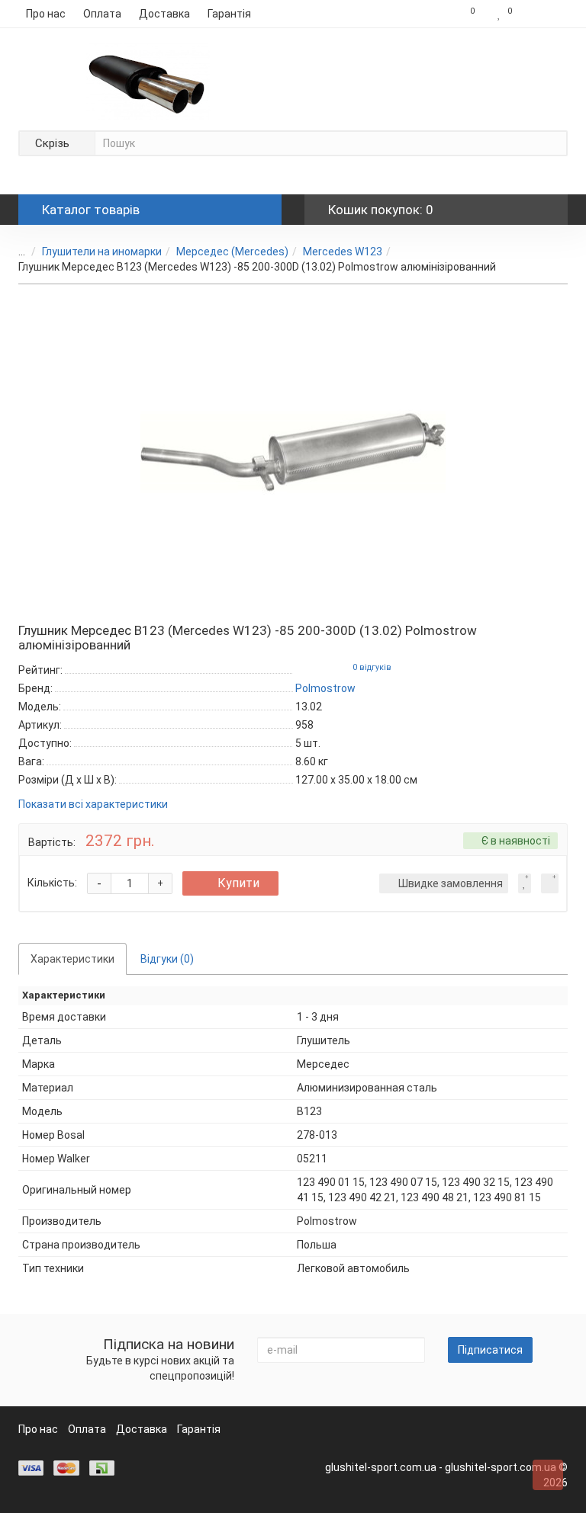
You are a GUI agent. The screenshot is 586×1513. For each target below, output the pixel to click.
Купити (238, 883)
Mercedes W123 (342, 251)
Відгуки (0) (167, 959)
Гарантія (229, 14)
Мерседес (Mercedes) (232, 251)
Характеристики (72, 959)
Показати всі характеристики (93, 804)
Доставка (164, 14)
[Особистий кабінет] (544, 13)
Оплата (102, 14)
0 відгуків (372, 667)
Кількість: (52, 883)
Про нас (46, 14)
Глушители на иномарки (102, 251)
